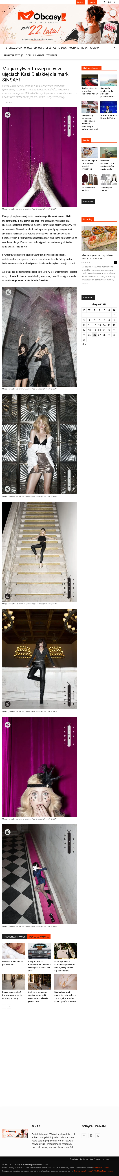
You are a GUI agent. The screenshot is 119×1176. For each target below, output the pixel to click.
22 (109, 329)
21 (104, 329)
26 (94, 334)
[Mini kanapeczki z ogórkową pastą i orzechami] (99, 238)
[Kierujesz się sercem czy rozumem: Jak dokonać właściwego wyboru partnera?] (90, 107)
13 (99, 325)
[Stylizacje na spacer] (108, 179)
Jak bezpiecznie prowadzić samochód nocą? (90, 91)
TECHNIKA (51, 55)
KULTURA (94, 47)
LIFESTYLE (51, 47)
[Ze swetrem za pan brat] (90, 179)
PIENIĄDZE (38, 55)
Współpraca (95, 1159)
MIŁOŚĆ (62, 47)
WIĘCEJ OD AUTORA (39, 937)
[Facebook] (104, 2)
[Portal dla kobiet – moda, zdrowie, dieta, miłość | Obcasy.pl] (59, 24)
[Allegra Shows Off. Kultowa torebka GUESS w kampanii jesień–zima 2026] (39, 951)
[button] (115, 47)
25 (89, 334)
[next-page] (9, 1006)
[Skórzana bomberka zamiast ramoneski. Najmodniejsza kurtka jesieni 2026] (39, 982)
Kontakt (106, 1159)
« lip (84, 344)
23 (114, 329)
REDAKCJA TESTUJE (13, 55)
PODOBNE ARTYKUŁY (14, 937)
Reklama (84, 1159)
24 (84, 334)
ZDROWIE (39, 47)
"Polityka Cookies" (101, 1167)
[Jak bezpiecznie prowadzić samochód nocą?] (90, 80)
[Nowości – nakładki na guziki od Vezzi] (13, 951)
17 (84, 329)
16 (114, 325)
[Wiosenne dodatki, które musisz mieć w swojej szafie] (108, 152)
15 (109, 325)
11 (89, 325)
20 (99, 329)
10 (84, 325)
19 (94, 329)
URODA (28, 47)
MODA (84, 47)
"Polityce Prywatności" (103, 1170)
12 (94, 325)
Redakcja (74, 1159)
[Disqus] (39, 1058)
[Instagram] (109, 2)
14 (104, 325)
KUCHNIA (74, 47)
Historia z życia (13, 47)
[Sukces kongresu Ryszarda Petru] (108, 107)
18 (89, 329)
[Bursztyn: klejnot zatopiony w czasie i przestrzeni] (90, 152)
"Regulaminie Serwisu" (83, 1170)
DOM (28, 55)
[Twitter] (114, 2)
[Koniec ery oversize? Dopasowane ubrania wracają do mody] (13, 982)
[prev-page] (4, 1006)
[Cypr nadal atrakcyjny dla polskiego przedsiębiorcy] (108, 80)
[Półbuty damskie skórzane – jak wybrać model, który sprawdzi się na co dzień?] (65, 951)
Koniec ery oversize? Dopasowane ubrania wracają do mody (12, 995)
